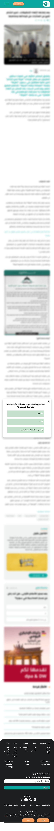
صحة (34, 743)
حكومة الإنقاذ (10, 516)
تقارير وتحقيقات (44, 743)
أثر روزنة (31, 805)
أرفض (28, 820)
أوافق (43, 820)
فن (8, 749)
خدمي (26, 743)
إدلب (19, 516)
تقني (26, 749)
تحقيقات (48, 749)
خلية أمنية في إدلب (30, 516)
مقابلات (15, 755)
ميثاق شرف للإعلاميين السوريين (11, 805)
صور (27, 764)
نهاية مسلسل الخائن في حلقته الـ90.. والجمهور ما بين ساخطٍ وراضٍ (27, 733)
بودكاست (9, 766)
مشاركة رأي (46, 764)
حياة (8, 743)
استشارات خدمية (24, 747)
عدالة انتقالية (45, 761)
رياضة (8, 747)
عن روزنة (38, 805)
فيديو (15, 751)
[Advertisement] (27, 150)
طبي (35, 747)
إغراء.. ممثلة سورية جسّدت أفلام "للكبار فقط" (34, 714)
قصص (48, 751)
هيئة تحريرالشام (44, 516)
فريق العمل (22, 805)
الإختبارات (9, 764)
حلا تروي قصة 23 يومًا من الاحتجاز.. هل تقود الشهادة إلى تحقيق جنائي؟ (28, 700)
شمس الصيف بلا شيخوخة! (41, 727)
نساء (35, 749)
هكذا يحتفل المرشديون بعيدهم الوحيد (37, 693)
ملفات (15, 749)
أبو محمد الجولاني (43, 519)
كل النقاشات (13, 588)
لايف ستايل (33, 751)
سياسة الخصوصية (46, 805)
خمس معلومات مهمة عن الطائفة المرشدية (34, 708)
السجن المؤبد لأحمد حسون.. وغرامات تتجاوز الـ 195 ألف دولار (29, 720)
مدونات (48, 753)
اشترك (45, 787)
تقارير (48, 747)
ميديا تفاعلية (8, 761)
